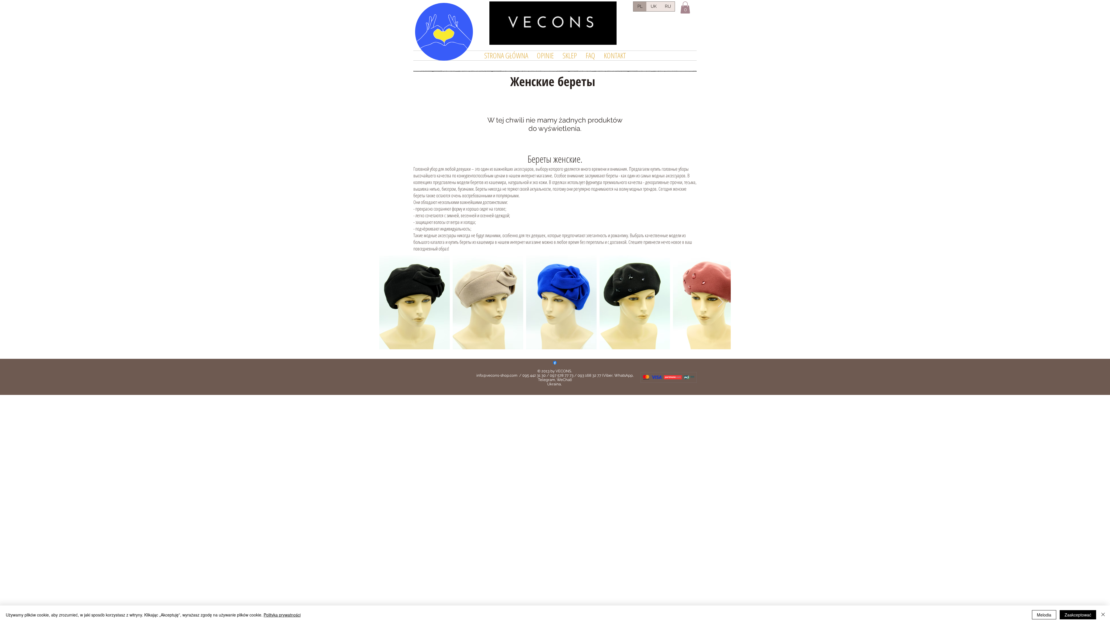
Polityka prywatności (282, 615)
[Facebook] (554, 362)
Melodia (1044, 615)
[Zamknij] (1103, 614)
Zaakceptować (1078, 615)
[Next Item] (720, 302)
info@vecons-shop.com (496, 375)
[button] (685, 7)
